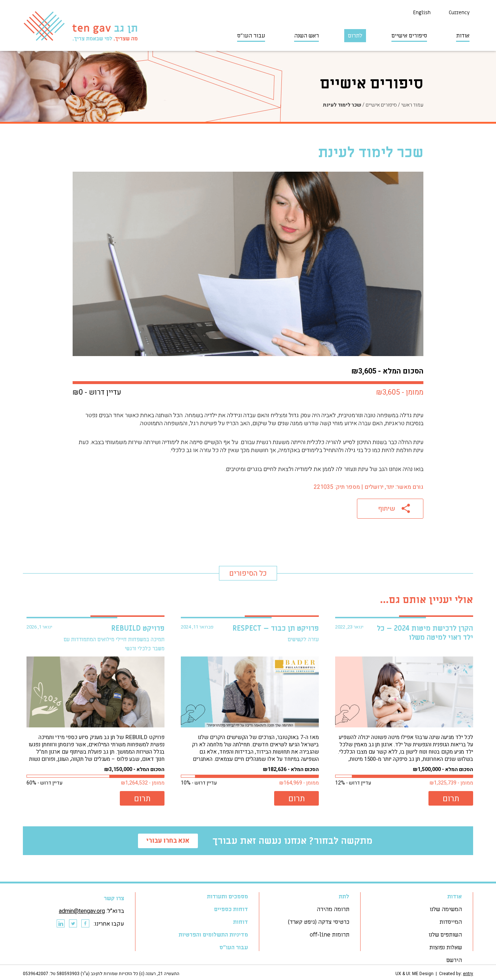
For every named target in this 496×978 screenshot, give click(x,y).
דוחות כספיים (231, 909)
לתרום (355, 36)
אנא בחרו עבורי (168, 841)
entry (468, 973)
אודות (462, 36)
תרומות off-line (329, 935)
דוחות (240, 922)
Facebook (85, 924)
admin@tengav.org (82, 911)
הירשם (454, 960)
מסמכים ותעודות (227, 897)
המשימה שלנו (446, 909)
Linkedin (60, 924)
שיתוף (386, 509)
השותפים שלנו (445, 935)
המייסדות (450, 922)
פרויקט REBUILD (137, 628)
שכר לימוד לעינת (342, 105)
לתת (344, 897)
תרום (451, 799)
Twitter (73, 924)
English (422, 12)
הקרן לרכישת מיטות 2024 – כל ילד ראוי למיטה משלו (425, 633)
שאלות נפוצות (445, 947)
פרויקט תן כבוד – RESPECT (275, 628)
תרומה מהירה (333, 909)
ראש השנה (306, 36)
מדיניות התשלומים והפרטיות (213, 935)
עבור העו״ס (251, 36)
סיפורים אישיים (409, 36)
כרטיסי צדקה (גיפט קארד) (318, 922)
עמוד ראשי (412, 105)
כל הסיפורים (248, 573)
